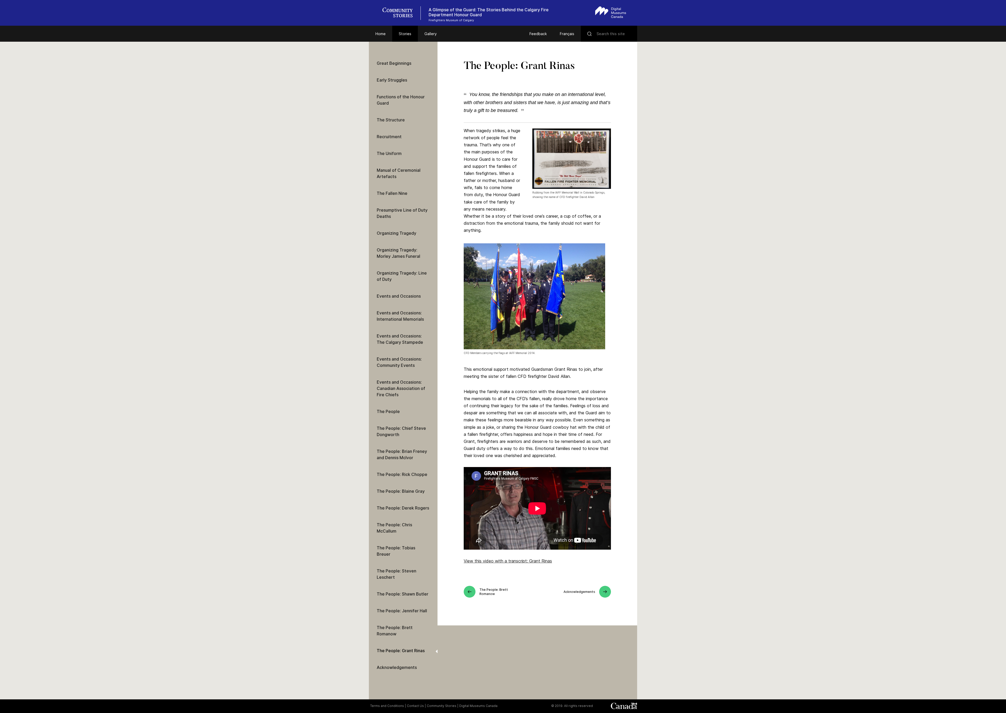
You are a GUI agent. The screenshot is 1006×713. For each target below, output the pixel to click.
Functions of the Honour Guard (401, 100)
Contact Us (415, 706)
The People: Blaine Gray (401, 491)
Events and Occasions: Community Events (399, 362)
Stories (405, 33)
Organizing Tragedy (396, 233)
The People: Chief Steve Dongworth (401, 431)
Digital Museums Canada (478, 706)
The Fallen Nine (392, 193)
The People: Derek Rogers (403, 508)
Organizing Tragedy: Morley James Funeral (398, 253)
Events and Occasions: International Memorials (400, 316)
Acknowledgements (397, 667)
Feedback (538, 33)
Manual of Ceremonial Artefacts (398, 173)
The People (388, 411)
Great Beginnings (394, 63)
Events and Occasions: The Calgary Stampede (400, 339)
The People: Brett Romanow (395, 630)
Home (380, 33)
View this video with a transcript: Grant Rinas (508, 561)
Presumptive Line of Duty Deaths (402, 213)
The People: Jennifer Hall (402, 610)
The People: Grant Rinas (401, 650)
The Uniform (389, 153)
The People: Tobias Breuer (396, 551)
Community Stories (441, 706)
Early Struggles (392, 80)
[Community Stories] (400, 13)
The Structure (391, 119)
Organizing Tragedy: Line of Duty (402, 276)
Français (567, 33)
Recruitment (389, 136)
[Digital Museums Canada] (610, 12)
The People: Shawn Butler (402, 594)
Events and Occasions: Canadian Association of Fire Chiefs (401, 388)
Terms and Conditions (387, 706)
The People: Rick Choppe (402, 474)
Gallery (430, 33)
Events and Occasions (399, 296)
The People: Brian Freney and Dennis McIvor (402, 454)
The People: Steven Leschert (396, 574)
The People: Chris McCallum (394, 528)
